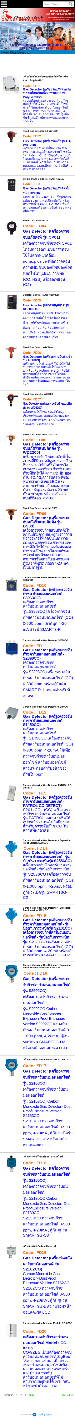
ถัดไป (31, 1395)
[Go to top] (67, 1395)
